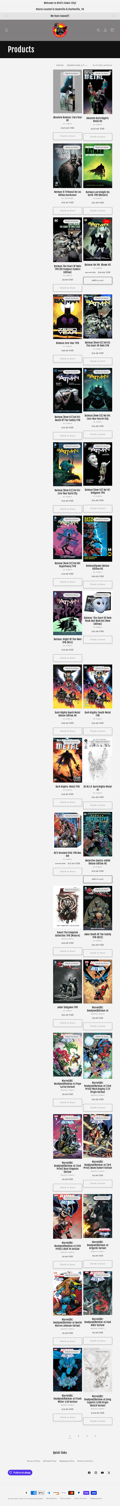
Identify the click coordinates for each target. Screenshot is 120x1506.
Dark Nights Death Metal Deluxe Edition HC (67, 714)
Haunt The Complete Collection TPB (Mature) (67, 934)
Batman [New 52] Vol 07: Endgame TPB (98, 491)
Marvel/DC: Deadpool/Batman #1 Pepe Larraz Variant (67, 1083)
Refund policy (51, 1498)
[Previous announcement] (6, 16)
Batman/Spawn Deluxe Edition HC (97, 567)
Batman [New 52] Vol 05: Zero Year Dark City (68, 492)
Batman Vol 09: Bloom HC (98, 264)
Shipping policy (96, 1498)
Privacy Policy (33, 1461)
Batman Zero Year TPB (67, 343)
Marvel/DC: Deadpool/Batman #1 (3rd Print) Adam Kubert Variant (97, 1164)
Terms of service (80, 1498)
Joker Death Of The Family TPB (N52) (97, 936)
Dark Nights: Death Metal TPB (98, 714)
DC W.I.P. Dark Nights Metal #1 (98, 788)
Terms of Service (85, 1461)
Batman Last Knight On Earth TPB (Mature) (98, 194)
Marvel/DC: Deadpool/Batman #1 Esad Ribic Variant (97, 1322)
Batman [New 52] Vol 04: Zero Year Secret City (98, 417)
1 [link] (70, 1436)
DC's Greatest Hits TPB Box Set (67, 854)
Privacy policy (65, 1498)
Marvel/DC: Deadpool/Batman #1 (97, 1009)
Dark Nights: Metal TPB (68, 786)
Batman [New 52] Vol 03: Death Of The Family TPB (68, 419)
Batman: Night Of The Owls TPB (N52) (68, 641)
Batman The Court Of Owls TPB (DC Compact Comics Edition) (67, 269)
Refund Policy (49, 1461)
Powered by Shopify (35, 1499)
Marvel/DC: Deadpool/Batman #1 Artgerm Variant (97, 1245)
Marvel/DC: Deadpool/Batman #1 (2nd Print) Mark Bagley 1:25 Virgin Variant (97, 1087)
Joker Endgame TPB (67, 1007)
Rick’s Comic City (21, 1499)
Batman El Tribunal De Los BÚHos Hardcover (67, 193)
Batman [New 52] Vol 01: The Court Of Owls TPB (98, 344)
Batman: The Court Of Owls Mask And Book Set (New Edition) (98, 620)
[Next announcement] (113, 16)
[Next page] (95, 1436)
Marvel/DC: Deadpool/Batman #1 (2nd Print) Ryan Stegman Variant (67, 1167)
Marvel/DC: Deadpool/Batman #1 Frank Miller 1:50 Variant (67, 1398)
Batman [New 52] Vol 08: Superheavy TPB (68, 565)
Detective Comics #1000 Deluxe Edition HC (97, 862)
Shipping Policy (66, 1461)
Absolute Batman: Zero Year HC (67, 119)
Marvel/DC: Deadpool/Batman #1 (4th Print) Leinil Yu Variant (67, 1245)
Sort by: (60, 65)
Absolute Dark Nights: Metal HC (97, 120)
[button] (6, 30)
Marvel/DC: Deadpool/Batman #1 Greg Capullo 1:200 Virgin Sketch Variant (97, 1401)
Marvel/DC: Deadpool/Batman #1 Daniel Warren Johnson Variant (67, 1322)
